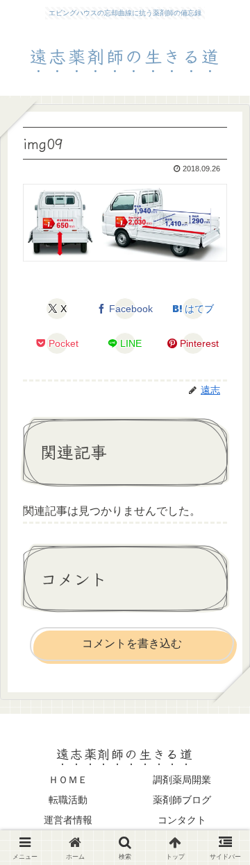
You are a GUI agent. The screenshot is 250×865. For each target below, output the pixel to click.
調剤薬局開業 (182, 779)
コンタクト (182, 819)
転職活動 (68, 799)
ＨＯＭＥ (68, 779)
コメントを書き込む (132, 643)
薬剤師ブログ (182, 799)
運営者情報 (68, 819)
